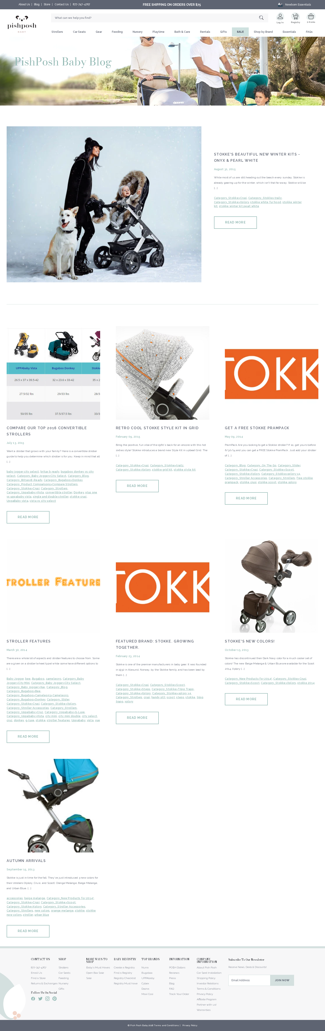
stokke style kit (185, 469)
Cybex (145, 983)
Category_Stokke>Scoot (276, 469)
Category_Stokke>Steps (133, 689)
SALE (240, 31)
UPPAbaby (147, 978)
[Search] (263, 18)
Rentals (205, 31)
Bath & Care (182, 31)
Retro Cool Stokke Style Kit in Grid (157, 428)
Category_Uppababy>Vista (25, 492)
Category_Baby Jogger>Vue (26, 687)
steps (180, 697)
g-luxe (29, 720)
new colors (42, 910)
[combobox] (159, 17)
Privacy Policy (205, 994)
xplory (129, 701)
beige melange (34, 898)
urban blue (41, 914)
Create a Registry (124, 967)
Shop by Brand (263, 31)
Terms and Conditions (166, 1025)
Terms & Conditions (208, 988)
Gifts (223, 31)
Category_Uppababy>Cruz (25, 712)
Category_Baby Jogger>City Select (41, 475)
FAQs (309, 31)
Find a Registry (123, 972)
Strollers (57, 31)
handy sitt (158, 697)
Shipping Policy (206, 978)
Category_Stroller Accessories (246, 478)
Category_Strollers (54, 488)
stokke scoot (267, 482)
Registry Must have (126, 983)
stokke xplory (287, 482)
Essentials (289, 31)
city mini (51, 716)
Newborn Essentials (298, 4)
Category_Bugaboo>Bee (24, 691)
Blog (37, 4)
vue (97, 720)
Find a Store (38, 978)
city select (89, 716)
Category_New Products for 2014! (248, 678)
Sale (89, 978)
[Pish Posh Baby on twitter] (40, 999)
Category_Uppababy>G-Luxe (65, 712)
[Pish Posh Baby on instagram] (47, 999)
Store (47, 4)
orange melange (62, 910)
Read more (235, 222)
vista (90, 720)
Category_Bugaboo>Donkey (63, 480)
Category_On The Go (261, 465)
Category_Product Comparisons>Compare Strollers (42, 484)
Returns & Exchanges (44, 983)
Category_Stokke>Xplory (231, 202)
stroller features (58, 720)
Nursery (138, 31)
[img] (104, 204)
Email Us (36, 972)
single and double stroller (50, 496)
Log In (280, 22)
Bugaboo (38, 678)
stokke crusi (78, 496)
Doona (145, 988)
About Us (24, 4)
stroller (28, 914)
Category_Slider (289, 465)
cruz (9, 720)
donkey (19, 720)
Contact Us (62, 4)
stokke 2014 (306, 683)
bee (28, 678)
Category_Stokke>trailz (265, 198)
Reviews (174, 972)
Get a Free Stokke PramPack (257, 428)
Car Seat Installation (209, 972)
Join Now (282, 980)
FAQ (171, 988)
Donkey (79, 492)
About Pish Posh (207, 967)
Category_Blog (78, 475)
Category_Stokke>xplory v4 (280, 473)
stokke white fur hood (265, 202)
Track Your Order (179, 994)
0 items (311, 22)
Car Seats (79, 31)
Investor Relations (207, 983)
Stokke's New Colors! (250, 641)
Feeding (117, 31)
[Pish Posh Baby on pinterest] (54, 999)
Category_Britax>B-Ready (24, 480)
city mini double (69, 716)
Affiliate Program (206, 999)
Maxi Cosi (147, 994)
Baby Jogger (15, 678)
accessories (15, 898)
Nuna (145, 967)
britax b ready (49, 471)
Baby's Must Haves (98, 967)
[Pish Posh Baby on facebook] (33, 999)
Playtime (158, 31)
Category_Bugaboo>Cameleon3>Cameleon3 (37, 695)
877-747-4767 (81, 4)
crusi (147, 697)
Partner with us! (206, 1004)
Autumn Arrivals (26, 861)
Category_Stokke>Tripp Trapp (173, 689)
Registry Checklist (125, 978)
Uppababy (78, 720)
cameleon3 (53, 678)
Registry (295, 22)
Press (172, 978)
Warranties (203, 1010)
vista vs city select (43, 500)
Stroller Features (29, 641)
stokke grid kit (162, 469)
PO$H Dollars (177, 967)
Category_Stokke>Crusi (230, 198)
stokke (41, 720)
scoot (171, 697)
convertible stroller (58, 492)
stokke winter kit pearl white (239, 206)
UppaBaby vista (17, 500)
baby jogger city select (23, 471)
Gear (99, 31)
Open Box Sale (95, 972)
